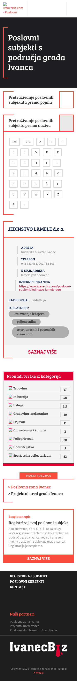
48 (65, 398)
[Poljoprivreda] (11, 438)
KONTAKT (18, 586)
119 (65, 406)
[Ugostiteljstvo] (11, 447)
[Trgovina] (11, 388)
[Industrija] (11, 396)
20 (65, 440)
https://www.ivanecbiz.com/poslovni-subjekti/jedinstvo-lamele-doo (45, 288)
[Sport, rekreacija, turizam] (11, 455)
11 (65, 423)
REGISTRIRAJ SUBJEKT (28, 575)
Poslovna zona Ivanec (24, 621)
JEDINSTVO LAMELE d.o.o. (36, 228)
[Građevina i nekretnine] (11, 413)
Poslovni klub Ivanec (24, 630)
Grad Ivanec (49, 630)
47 (65, 389)
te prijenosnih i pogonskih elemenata (36, 331)
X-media (39, 672)
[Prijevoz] (11, 422)
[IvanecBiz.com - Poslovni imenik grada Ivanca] (13, 8)
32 (65, 456)
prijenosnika (26, 321)
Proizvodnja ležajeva (29, 313)
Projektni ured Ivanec (24, 626)
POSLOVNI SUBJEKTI (27, 581)
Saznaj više (42, 351)
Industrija (39, 300)
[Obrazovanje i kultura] (11, 430)
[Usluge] (11, 405)
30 (65, 414)
